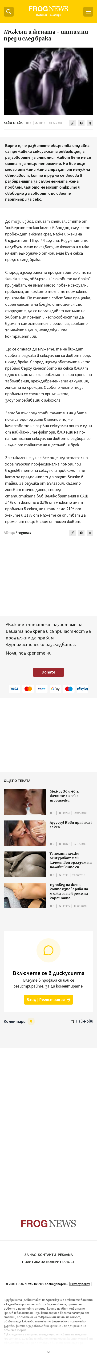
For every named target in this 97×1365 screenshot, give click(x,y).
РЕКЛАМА (65, 1254)
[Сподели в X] (90, 123)
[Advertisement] (48, 1124)
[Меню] (88, 12)
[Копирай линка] (72, 123)
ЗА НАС (30, 1254)
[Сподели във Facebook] (81, 123)
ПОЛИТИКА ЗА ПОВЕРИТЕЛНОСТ (48, 1261)
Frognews (23, 532)
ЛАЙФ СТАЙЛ (13, 123)
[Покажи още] (48, 1352)
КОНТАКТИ (47, 1254)
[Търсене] (9, 12)
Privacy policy (80, 1284)
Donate (48, 672)
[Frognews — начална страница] (48, 1223)
